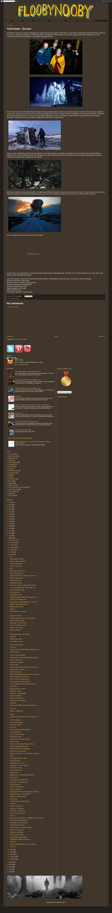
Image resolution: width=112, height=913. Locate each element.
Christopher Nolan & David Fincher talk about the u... (24, 597)
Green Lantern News (15, 732)
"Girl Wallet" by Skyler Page (17, 825)
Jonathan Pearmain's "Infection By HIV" (20, 794)
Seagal (12, 714)
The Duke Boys (14, 664)
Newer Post (10, 336)
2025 (10, 504)
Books (10, 460)
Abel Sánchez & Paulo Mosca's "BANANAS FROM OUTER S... (27, 818)
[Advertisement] (56, 321)
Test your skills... (14, 777)
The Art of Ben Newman (16, 573)
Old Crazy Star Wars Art (16, 806)
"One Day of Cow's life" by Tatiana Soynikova (22, 744)
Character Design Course (41, 20)
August (12, 549)
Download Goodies (13, 470)
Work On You (18, 413)
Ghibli (9, 474)
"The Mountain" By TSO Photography (20, 748)
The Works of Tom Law (16, 767)
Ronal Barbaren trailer (16, 736)
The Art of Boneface (15, 720)
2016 (10, 526)
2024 (10, 507)
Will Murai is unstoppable (16, 662)
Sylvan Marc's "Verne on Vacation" (19, 765)
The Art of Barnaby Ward (16, 644)
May (11, 849)
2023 (10, 509)
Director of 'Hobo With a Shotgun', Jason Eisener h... (24, 705)
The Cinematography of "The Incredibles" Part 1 (28, 371)
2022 (10, 512)
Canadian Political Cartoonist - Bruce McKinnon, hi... (24, 716)
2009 (10, 864)
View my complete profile (21, 364)
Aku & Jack (13, 727)
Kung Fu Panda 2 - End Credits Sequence (21, 827)
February (12, 856)
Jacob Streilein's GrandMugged (18, 837)
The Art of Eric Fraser (15, 615)
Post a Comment (13, 307)
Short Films (11, 485)
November (13, 542)
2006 (10, 871)
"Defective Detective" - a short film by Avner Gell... (23, 575)
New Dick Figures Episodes (17, 620)
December (13, 540)
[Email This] (25, 296)
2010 (10, 862)
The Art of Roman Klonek (16, 578)
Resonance (13, 647)
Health (10, 477)
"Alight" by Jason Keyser (16, 627)
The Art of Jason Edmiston (17, 787)
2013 (10, 533)
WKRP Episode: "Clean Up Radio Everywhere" (22, 775)
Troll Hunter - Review (15, 691)
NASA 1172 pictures (15, 784)
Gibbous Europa (14, 772)
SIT (11, 556)
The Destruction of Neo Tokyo (18, 700)
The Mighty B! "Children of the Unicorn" (20, 839)
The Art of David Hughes (16, 722)
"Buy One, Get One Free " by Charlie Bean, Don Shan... (25, 753)
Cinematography (71, 20)
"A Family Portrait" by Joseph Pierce (19, 801)
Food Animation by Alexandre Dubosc (20, 681)
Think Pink (18, 396)
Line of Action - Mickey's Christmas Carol (26, 421)
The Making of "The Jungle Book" (19, 822)
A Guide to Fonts (14, 652)
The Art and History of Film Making (17, 487)
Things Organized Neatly (16, 559)
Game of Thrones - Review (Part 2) (19, 679)
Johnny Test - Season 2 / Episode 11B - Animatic (23, 585)
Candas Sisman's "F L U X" (17, 763)
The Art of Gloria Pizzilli (16, 660)
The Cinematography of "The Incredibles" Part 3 (28, 388)
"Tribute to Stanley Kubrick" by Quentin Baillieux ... (23, 618)
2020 (10, 516)
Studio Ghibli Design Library (57, 20)
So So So (12, 815)
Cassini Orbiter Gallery (16, 639)
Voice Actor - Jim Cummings (17, 810)
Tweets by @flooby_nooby (64, 368)
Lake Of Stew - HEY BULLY (17, 813)
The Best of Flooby (13, 489)
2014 (10, 531)
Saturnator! (13, 841)
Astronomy (11, 454)
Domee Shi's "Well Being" (17, 832)
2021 (10, 514)
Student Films (13, 686)
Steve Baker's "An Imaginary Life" (19, 782)
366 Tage (12, 609)
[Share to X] (28, 296)
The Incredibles (12, 491)
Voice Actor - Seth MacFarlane (18, 693)
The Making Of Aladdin (16, 583)
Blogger (63, 902)
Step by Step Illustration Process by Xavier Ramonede (24, 674)
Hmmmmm (13, 708)
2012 (10, 535)
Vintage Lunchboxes (15, 630)
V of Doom (13, 803)
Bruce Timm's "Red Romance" (18, 751)
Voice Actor (11, 495)
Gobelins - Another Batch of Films (19, 604)
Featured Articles (17, 20)
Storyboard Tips (28, 20)
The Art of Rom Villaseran (17, 698)
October (12, 545)
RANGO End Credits (15, 580)
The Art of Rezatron (15, 760)
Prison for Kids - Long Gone (17, 669)
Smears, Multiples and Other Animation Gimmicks (23, 684)
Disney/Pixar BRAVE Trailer (17, 590)
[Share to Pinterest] (31, 296)
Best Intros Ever (12, 456)
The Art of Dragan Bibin (16, 563)
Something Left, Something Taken (19, 779)
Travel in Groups (14, 741)
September (13, 547)
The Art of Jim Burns (15, 789)
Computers (13, 636)
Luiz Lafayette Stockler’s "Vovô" (18, 758)
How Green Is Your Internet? (17, 571)
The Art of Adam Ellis (15, 695)
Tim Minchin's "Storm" (16, 724)
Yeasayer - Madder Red (16, 711)
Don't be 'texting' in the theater (18, 561)
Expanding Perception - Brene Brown (20, 634)
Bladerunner (11, 458)
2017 (10, 523)
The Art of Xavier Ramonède (17, 655)
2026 (10, 502)
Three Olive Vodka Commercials (18, 820)
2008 (10, 867)
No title (12, 756)
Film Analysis (11, 472)
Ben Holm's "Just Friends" (17, 830)
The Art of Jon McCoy (16, 566)
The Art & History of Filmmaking (86, 20)
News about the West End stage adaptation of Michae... (25, 791)
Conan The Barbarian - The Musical (19, 676)
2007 (10, 869)
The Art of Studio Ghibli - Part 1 (23, 430)
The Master (13, 703)
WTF (11, 568)
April (11, 852)
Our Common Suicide (16, 594)
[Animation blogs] (66, 388)
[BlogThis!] (27, 296)
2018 (10, 521)
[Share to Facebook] (30, 296)
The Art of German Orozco (17, 834)
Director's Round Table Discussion (19, 746)
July (11, 552)
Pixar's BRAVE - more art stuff (18, 611)
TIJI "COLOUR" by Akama (17, 734)
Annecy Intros (13, 799)
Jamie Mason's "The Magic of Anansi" (20, 739)
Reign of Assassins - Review (17, 688)
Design (10, 468)
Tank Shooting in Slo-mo (16, 641)
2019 (10, 519)
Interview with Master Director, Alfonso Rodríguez (23, 844)
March (12, 854)
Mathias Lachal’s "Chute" (16, 606)
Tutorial (10, 493)
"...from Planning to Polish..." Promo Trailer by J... (23, 587)
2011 (10, 538)
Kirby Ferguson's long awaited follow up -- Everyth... (24, 602)
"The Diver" (13, 846)
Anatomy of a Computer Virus (18, 599)
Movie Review (15, 298)
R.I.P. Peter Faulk (14, 592)
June (11, 554)
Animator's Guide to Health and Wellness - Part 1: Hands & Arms (32, 405)
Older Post (102, 336)
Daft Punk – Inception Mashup (18, 796)
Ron (17, 358)
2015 (10, 528)
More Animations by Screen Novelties (20, 729)
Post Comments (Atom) (20, 339)
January (12, 859)
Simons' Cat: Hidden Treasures (18, 625)
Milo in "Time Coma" (15, 672)
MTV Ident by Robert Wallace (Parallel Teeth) (20, 438)
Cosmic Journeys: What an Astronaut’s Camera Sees (24, 667)
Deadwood (11, 466)
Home (56, 336)
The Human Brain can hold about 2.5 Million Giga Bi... (24, 657)
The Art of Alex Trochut (16, 770)
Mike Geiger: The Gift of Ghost (18, 623)
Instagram (8, 20)
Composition (11, 464)
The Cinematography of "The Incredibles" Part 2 (28, 380)
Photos (10, 481)
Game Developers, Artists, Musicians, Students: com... (24, 649)
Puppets (10, 483)
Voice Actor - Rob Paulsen (17, 808)
